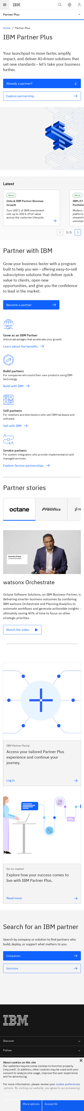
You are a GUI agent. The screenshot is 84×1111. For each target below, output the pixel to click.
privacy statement (60, 1092)
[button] (69, 4)
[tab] (19, 509)
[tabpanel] (42, 588)
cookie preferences (68, 1084)
